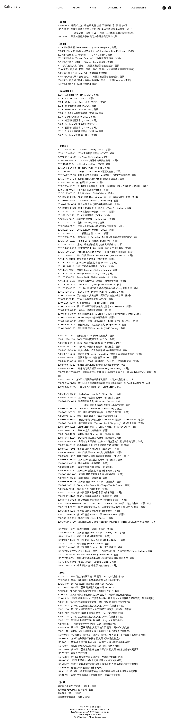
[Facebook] (170, 8)
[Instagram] (164, 8)
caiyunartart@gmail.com (98, 709)
